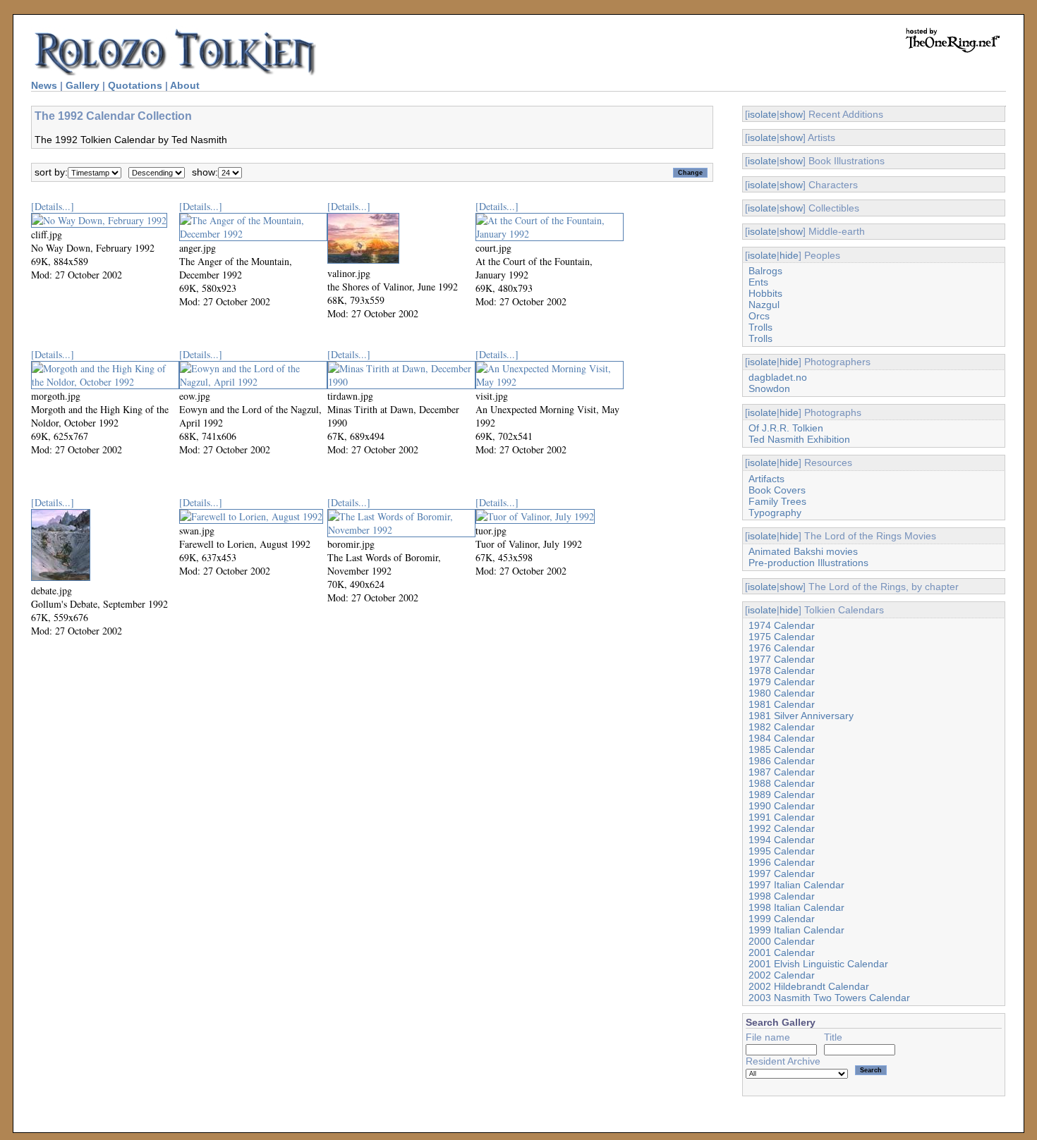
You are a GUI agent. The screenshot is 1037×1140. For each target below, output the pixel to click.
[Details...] (52, 206)
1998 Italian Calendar (796, 907)
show (791, 114)
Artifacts (766, 478)
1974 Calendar (781, 625)
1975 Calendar (781, 636)
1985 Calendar (781, 749)
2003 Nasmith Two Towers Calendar (829, 997)
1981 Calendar (781, 704)
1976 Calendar (781, 648)
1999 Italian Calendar (796, 930)
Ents (758, 282)
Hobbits (765, 293)
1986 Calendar (781, 760)
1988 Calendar (781, 783)
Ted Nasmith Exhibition (799, 439)
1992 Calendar (781, 828)
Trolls (760, 327)
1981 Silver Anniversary (801, 715)
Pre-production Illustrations (808, 562)
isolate (762, 114)
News (44, 85)
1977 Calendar (781, 659)
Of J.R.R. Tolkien (785, 428)
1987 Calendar (781, 772)
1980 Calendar (781, 693)
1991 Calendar (781, 817)
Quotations (135, 85)
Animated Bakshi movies (803, 551)
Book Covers (777, 490)
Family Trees (777, 501)
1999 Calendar (781, 918)
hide (789, 255)
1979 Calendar (781, 681)
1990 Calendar (781, 805)
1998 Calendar (781, 896)
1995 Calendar (781, 851)
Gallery (82, 85)
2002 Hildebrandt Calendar (808, 986)
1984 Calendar (781, 738)
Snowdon (769, 388)
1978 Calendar (781, 670)
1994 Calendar (781, 839)
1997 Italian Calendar (796, 884)
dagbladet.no (777, 377)
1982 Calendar (781, 727)
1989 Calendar (781, 794)
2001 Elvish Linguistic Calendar (818, 963)
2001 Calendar (781, 952)
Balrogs (765, 270)
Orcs (759, 315)
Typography (774, 512)
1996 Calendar (781, 862)
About (185, 85)
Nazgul (764, 304)
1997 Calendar (781, 873)
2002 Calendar (781, 975)
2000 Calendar (781, 941)
